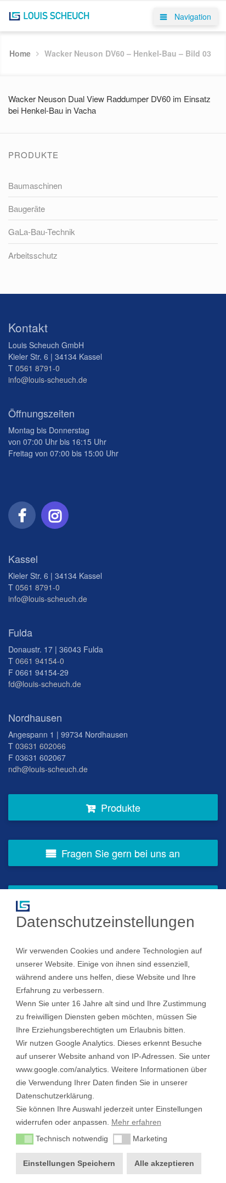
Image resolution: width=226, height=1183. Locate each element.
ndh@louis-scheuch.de (48, 768)
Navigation (191, 16)
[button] (24, 1139)
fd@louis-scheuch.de (44, 683)
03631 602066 (40, 745)
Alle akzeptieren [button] (164, 1163)
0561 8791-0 (37, 367)
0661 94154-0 (39, 660)
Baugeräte (26, 208)
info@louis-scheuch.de (47, 379)
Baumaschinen (35, 185)
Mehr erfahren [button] (136, 1122)
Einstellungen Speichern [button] (69, 1163)
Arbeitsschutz (33, 255)
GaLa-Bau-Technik (41, 231)
